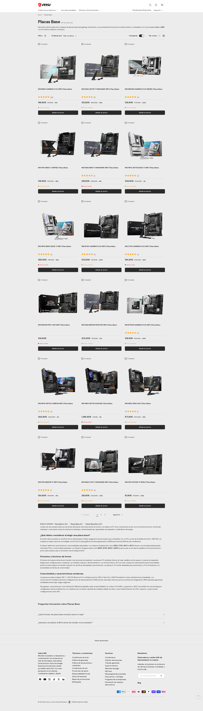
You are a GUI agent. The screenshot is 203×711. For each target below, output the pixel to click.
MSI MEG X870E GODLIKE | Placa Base (97, 403)
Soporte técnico (111, 666)
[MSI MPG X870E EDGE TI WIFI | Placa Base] (145, 145)
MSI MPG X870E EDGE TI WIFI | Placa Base (142, 168)
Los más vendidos (68, 10)
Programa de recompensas (115, 679)
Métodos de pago (112, 668)
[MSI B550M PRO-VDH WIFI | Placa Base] (58, 302)
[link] (84, 514)
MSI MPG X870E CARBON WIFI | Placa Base (55, 403)
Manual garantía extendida (115, 674)
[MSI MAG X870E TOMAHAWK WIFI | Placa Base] (102, 66)
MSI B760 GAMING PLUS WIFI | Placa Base (98, 246)
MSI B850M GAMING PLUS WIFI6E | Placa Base (143, 89)
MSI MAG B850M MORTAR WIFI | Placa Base (99, 325)
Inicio (40, 15)
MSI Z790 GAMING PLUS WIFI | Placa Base (142, 246)
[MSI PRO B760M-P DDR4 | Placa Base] (145, 459)
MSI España (76, 682)
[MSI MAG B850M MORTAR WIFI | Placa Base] (102, 302)
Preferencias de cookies (80, 702)
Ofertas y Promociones (88, 10)
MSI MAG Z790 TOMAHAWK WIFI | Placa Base (100, 482)
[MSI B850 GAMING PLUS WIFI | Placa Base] (58, 66)
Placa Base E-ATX (61, 524)
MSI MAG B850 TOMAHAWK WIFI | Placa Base (100, 168)
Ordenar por (56, 36)
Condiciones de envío (80, 657)
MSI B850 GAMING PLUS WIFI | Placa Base (55, 89)
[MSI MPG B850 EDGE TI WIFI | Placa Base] (58, 223)
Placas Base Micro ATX (94, 524)
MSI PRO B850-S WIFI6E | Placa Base (53, 168)
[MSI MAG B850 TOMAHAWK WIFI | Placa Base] (102, 145)
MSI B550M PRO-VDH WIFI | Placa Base (54, 325)
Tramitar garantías (112, 663)
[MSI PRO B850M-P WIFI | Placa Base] (58, 459)
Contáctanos (110, 657)
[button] (162, 5)
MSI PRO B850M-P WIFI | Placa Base (52, 482)
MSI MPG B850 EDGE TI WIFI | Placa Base (54, 246)
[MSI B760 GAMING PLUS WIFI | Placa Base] (102, 223)
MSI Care (108, 671)
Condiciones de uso (80, 668)
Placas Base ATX (77, 524)
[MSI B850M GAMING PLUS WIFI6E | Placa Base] (145, 66)
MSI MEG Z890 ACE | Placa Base (138, 403)
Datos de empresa (79, 676)
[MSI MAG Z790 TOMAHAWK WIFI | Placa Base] (102, 459)
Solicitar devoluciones (113, 660)
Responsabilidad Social (81, 674)
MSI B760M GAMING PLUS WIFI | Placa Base (142, 325)
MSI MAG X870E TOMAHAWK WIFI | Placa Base (100, 89)
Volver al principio (101, 641)
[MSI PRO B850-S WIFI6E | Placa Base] (58, 145)
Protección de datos (80, 671)
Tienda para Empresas (141, 10)
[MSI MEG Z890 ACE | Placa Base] (145, 381)
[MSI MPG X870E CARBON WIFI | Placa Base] (58, 381)
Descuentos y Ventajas (114, 677)
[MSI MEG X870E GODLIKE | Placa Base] (102, 381)
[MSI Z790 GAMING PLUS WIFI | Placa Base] (145, 223)
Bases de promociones (81, 679)
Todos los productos (47, 10)
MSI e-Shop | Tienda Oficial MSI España (55, 702)
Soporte (157, 10)
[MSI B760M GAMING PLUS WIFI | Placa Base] (145, 302)
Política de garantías (80, 660)
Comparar (133, 36)
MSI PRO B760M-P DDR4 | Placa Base (140, 482)
